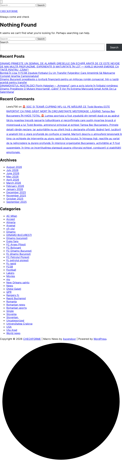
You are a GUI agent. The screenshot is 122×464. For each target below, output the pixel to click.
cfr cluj (10, 228)
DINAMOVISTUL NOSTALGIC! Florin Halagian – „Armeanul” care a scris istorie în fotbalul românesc (59, 85)
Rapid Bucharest (16, 298)
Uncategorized (15, 320)
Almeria (10, 222)
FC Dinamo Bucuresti (19, 250)
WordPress (100, 338)
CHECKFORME (9, 11)
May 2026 (12, 176)
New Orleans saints (17, 282)
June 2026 (12, 173)
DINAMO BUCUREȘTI (19, 235)
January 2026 (14, 189)
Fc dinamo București (18, 254)
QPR (8, 292)
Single (10, 311)
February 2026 (15, 186)
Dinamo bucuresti (16, 238)
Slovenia (11, 314)
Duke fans (12, 241)
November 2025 (16, 195)
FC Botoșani (13, 247)
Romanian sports (16, 307)
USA (9, 326)
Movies (10, 276)
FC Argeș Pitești (16, 244)
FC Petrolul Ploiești (17, 257)
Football (11, 269)
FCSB (9, 266)
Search (4, 42)
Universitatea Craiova (19, 323)
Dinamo (11, 231)
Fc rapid (11, 263)
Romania (11, 301)
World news (13, 333)
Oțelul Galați (13, 288)
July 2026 (12, 170)
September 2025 (16, 201)
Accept (10, 219)
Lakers (10, 273)
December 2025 (16, 192)
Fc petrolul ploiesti (17, 260)
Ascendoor (69, 338)
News (9, 285)
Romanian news (15, 304)
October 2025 (14, 198)
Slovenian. (12, 317)
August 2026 (14, 167)
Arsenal (10, 225)
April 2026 (12, 179)
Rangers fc (12, 295)
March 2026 (13, 182)
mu (8, 279)
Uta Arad (11, 330)
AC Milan (11, 216)
